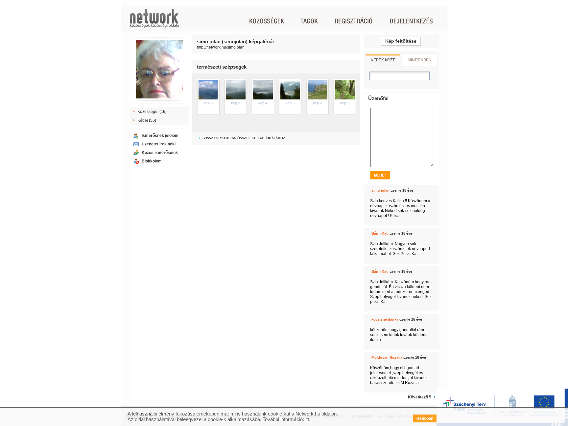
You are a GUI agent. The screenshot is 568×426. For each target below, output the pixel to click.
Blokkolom (152, 161)
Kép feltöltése (400, 41)
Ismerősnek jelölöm (160, 135)
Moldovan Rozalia (386, 357)
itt (307, 419)
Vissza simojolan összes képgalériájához (243, 138)
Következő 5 (419, 397)
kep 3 (290, 103)
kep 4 (262, 103)
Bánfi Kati (380, 233)
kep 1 (344, 103)
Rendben (424, 418)
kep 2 (317, 103)
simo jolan (380, 190)
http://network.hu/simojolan (221, 47)
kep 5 (235, 103)
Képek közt (383, 59)
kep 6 (208, 103)
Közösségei (147, 111)
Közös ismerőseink (160, 152)
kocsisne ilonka (384, 319)
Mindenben (420, 59)
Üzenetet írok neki (159, 144)
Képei (142, 120)
